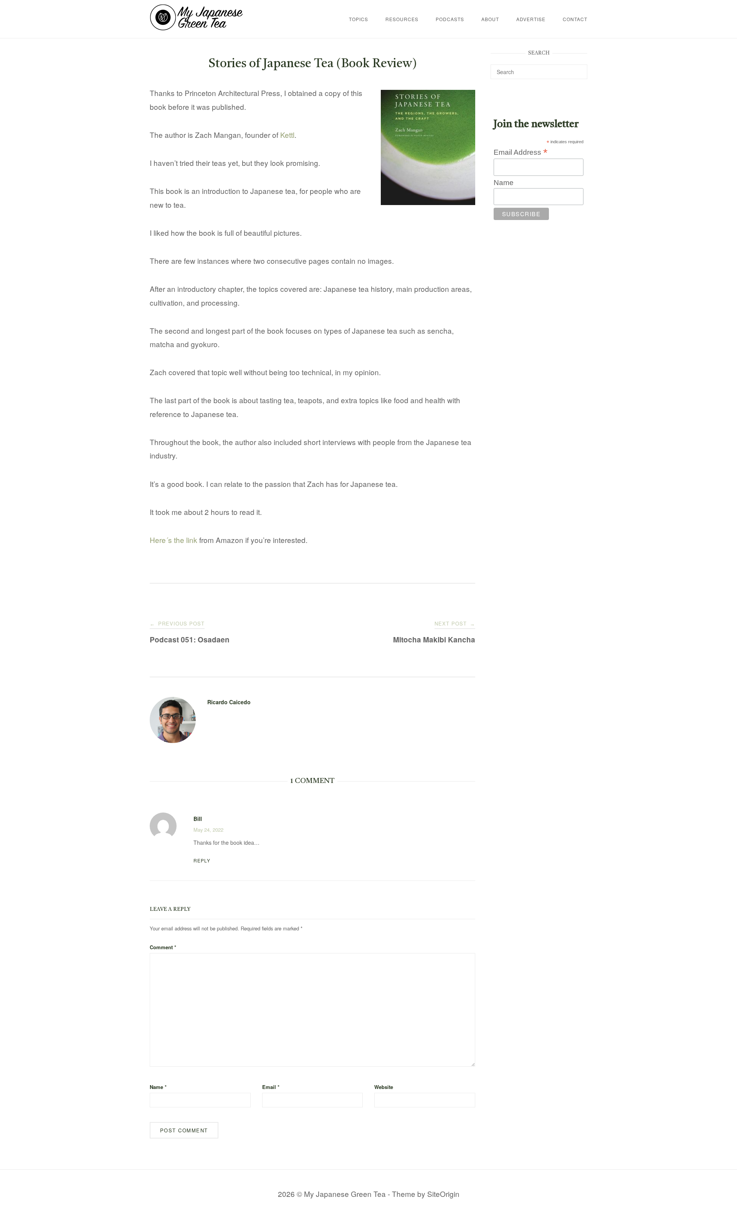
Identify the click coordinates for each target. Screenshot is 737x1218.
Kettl (287, 134)
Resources (401, 19)
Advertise (530, 19)
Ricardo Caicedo (229, 702)
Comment (163, 947)
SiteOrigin (443, 1193)
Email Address (520, 152)
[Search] (579, 68)
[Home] (196, 27)
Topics (358, 19)
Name (158, 1087)
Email (270, 1087)
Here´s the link (173, 540)
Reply (201, 860)
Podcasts (450, 19)
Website (383, 1087)
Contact (575, 19)
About (490, 19)
